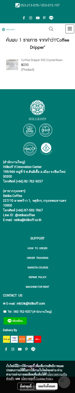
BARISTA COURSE (37, 267)
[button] (50, 29)
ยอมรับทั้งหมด (46, 386)
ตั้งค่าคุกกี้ (25, 386)
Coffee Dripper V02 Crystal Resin (42, 60)
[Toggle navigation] (69, 29)
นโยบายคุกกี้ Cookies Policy (37, 378)
